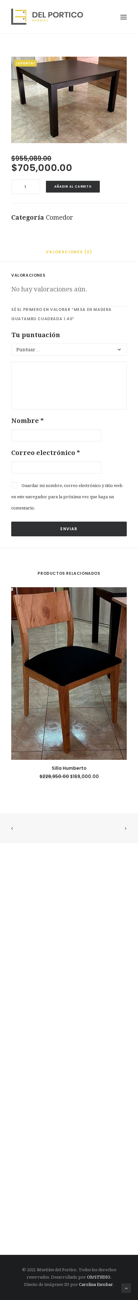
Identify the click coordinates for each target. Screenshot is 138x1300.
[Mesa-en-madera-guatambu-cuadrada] (69, 100)
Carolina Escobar (96, 1284)
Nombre (27, 421)
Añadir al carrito (73, 186)
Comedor (59, 217)
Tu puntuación (35, 335)
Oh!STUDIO (98, 1277)
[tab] (69, 254)
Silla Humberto (69, 768)
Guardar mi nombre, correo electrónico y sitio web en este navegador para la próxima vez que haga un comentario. (67, 496)
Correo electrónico (45, 453)
